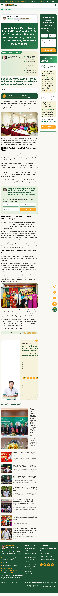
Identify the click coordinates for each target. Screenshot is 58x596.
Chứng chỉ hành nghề (31, 564)
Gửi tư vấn (28, 209)
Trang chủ (3, 9)
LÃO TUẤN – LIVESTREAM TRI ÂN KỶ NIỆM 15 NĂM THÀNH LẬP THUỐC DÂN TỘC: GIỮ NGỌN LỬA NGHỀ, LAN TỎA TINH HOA (25, 530)
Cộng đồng (54, 1)
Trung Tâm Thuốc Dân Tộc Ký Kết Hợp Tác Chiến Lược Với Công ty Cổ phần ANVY (33, 420)
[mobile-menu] (2, 5)
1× (29, 96)
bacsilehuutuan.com (8, 568)
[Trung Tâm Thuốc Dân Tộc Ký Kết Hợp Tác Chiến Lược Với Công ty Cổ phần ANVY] (14, 428)
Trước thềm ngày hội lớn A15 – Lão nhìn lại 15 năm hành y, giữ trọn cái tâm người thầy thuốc (25, 488)
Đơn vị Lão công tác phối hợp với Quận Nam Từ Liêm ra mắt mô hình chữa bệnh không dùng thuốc (25, 517)
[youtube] (48, 564)
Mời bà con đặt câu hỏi (48, 127)
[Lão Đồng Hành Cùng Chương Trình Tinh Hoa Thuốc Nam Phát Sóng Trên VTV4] (6, 479)
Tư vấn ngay (35, 1)
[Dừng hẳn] (35, 96)
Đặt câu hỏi (45, 1)
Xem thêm (48, 90)
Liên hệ (28, 551)
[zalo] (45, 564)
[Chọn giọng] (32, 96)
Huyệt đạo (29, 571)
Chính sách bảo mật (31, 557)
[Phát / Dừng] (4, 96)
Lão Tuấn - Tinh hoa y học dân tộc (21, 18)
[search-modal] (56, 5)
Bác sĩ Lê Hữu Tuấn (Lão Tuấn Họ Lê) (16, 571)
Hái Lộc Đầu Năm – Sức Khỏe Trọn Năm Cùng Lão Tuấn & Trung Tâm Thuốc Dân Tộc (24, 454)
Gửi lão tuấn (48, 50)
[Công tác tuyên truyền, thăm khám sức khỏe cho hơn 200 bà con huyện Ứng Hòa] (6, 468)
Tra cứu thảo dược (31, 566)
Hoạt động (9, 9)
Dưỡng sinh (29, 574)
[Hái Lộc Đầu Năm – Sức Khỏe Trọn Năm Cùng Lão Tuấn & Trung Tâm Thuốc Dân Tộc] (6, 457)
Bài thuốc (28, 569)
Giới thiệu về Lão (30, 548)
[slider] (16, 97)
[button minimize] (36, 90)
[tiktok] (52, 564)
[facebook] (41, 564)
